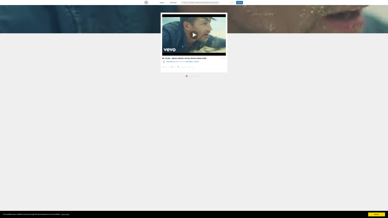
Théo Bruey (170, 61)
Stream (162, 2)
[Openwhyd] (146, 2)
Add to (166, 67)
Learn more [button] (65, 214)
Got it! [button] (376, 214)
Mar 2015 (223, 58)
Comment (183, 67)
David (197, 61)
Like (174, 67)
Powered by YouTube (194, 76)
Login (232, 2)
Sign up (239, 2)
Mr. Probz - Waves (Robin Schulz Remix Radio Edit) (184, 58)
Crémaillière (189, 61)
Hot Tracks (173, 2)
